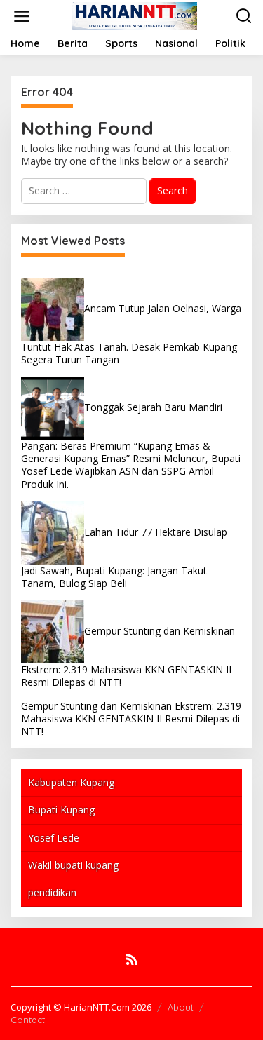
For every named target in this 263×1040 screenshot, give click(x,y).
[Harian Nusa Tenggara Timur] (134, 15)
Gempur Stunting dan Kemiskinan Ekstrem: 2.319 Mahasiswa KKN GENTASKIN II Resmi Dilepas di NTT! (131, 718)
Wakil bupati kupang (73, 865)
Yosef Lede (53, 837)
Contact (28, 1019)
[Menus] (22, 16)
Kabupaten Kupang (71, 782)
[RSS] (132, 959)
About (181, 1007)
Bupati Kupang (61, 809)
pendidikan (52, 892)
